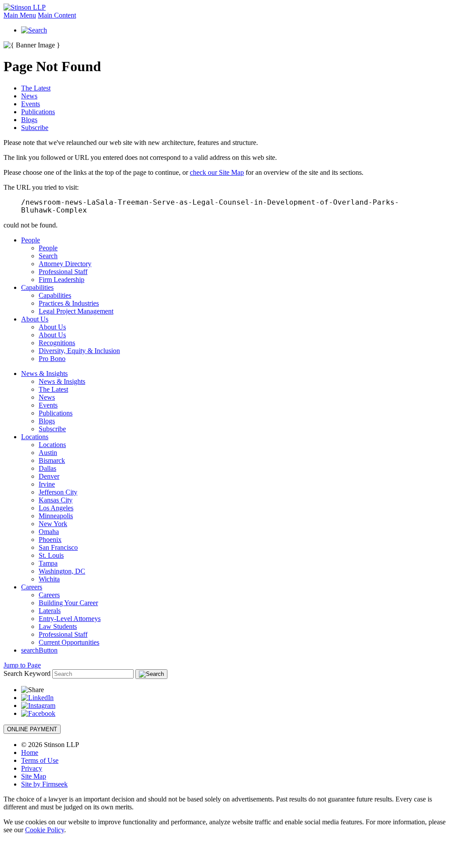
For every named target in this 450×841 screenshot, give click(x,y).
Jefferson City (58, 492)
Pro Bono (52, 358)
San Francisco (58, 547)
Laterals (50, 610)
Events (30, 104)
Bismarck (52, 460)
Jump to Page (22, 665)
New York (53, 523)
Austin (48, 452)
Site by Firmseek (44, 784)
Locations (34, 436)
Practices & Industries (69, 303)
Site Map (33, 776)
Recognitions (57, 343)
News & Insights (44, 373)
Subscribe (34, 127)
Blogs (29, 119)
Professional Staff (63, 271)
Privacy (31, 768)
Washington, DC (62, 571)
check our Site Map (217, 172)
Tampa (48, 563)
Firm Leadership (61, 279)
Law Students (58, 626)
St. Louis (51, 555)
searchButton (39, 650)
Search (48, 256)
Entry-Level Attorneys (70, 618)
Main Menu (20, 15)
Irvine (47, 484)
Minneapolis (56, 516)
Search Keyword (27, 673)
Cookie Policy (44, 830)
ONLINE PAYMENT (32, 729)
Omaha (49, 531)
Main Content (57, 15)
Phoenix (50, 539)
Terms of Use (39, 760)
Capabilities (37, 287)
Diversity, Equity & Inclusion (79, 350)
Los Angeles (56, 508)
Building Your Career (68, 602)
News (29, 96)
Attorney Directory (65, 263)
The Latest (36, 88)
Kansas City (56, 500)
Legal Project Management (76, 311)
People (30, 240)
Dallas (47, 468)
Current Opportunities (69, 642)
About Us (34, 319)
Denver (49, 476)
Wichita (49, 579)
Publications (38, 112)
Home (29, 752)
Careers (31, 587)
